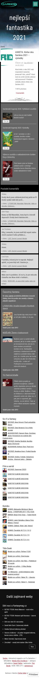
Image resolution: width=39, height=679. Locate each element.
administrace (29, 666)
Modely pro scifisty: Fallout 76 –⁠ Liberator (21, 577)
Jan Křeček (28, 63)
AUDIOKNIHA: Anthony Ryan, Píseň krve (21, 447)
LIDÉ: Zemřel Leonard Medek (17, 239)
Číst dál (6, 121)
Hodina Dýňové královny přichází (15, 629)
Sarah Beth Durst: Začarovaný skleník (16, 625)
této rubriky (9, 296)
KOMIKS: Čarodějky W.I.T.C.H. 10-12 (19, 530)
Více (32, 647)
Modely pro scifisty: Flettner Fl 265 (19, 552)
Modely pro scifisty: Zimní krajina (18, 556)
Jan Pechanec (6, 229)
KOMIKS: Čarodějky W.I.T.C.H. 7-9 (18, 535)
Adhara (4, 272)
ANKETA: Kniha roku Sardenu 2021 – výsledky (24, 55)
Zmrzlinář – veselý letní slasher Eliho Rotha (18, 642)
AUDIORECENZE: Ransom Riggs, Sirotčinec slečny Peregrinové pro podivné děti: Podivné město (19, 435)
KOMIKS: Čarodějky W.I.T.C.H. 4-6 (18, 540)
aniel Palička (18, 663)
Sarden (5, 658)
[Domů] (9, 6)
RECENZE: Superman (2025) (17, 469)
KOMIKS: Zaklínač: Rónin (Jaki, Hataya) (20, 526)
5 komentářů (20, 93)
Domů (3, 47)
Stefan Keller (22, 673)
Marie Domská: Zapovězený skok (15, 639)
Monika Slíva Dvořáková (19, 661)
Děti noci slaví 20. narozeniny (13, 622)
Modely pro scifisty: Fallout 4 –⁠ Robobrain (21, 582)
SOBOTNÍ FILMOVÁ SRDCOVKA (18, 474)
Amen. (4, 247)
